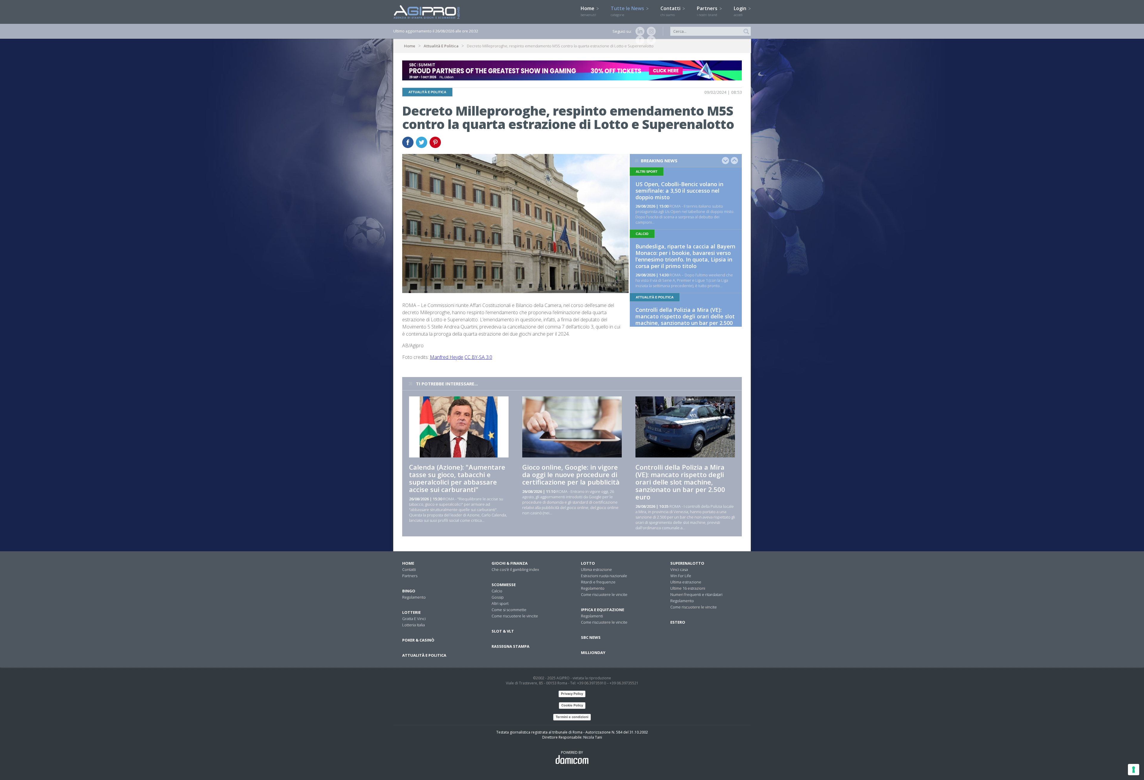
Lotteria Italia (413, 625)
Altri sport (500, 603)
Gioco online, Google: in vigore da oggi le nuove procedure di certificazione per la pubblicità (571, 474)
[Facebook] (638, 40)
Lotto (588, 563)
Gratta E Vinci (414, 618)
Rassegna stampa (510, 646)
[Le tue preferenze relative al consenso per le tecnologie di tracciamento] (1133, 769)
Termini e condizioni (572, 717)
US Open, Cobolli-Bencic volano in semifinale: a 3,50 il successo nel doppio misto (679, 190)
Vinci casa (679, 569)
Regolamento (414, 597)
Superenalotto (687, 563)
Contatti (671, 11)
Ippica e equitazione (602, 609)
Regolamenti (592, 616)
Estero (677, 622)
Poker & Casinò (418, 640)
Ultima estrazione (596, 569)
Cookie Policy (572, 705)
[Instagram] (650, 31)
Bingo (408, 591)
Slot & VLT (503, 631)
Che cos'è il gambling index (515, 569)
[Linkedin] (638, 31)
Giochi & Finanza (510, 563)
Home (588, 11)
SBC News (591, 637)
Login (740, 11)
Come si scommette (509, 609)
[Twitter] (650, 40)
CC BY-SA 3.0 (478, 357)
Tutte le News (628, 11)
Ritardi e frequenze (598, 582)
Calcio (497, 591)
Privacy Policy (572, 694)
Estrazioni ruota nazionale (604, 575)
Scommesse (504, 584)
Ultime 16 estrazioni (687, 588)
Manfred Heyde (446, 357)
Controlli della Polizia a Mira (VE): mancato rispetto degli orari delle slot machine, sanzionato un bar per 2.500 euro (685, 319)
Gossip (498, 597)
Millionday (593, 652)
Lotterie (411, 612)
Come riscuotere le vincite (515, 616)
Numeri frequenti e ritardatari (696, 594)
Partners (708, 11)
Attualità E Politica (441, 46)
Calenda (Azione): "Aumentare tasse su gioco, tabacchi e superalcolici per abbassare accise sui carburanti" (457, 478)
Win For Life (680, 575)
